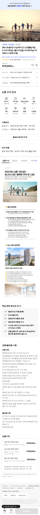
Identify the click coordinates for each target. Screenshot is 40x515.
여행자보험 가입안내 (8, 488)
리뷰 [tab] (34, 161)
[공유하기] (36, 65)
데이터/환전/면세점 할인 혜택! (20, 83)
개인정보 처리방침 (33, 486)
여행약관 (20, 488)
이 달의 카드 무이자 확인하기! (19, 77)
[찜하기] (32, 65)
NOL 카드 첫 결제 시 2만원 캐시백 (21, 72)
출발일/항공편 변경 (20, 137)
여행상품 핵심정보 (28, 60)
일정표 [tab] (14, 161)
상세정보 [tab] (24, 161)
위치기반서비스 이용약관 (17, 486)
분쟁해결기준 (29, 488)
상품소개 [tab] (5, 161)
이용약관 (5, 486)
